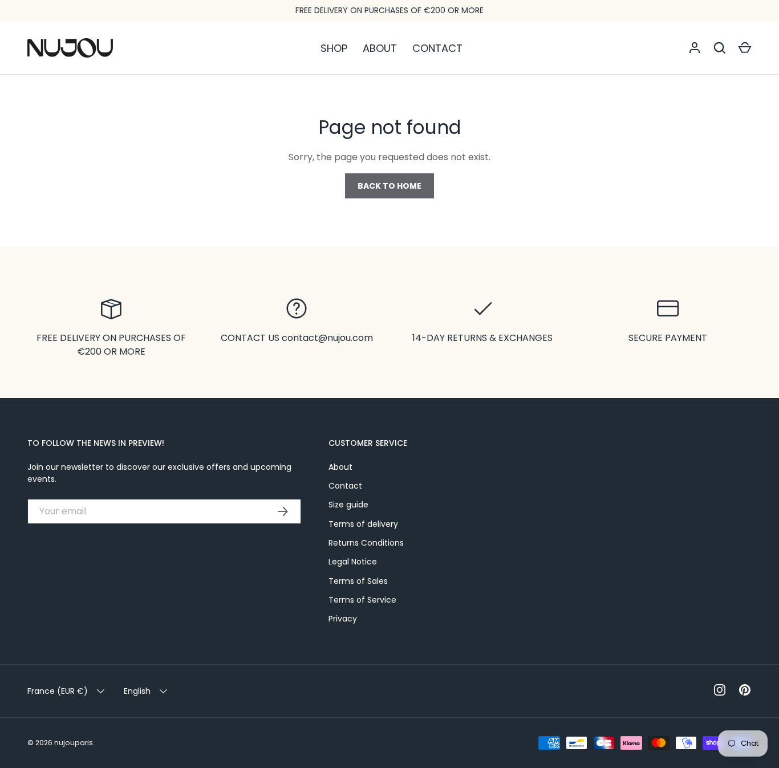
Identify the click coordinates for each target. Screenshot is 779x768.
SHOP (333, 48)
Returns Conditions (366, 542)
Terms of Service (362, 600)
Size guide (348, 504)
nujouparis (73, 742)
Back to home (389, 186)
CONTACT (437, 48)
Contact (345, 485)
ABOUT (380, 48)
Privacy (342, 618)
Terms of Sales (358, 581)
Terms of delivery (363, 524)
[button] (744, 47)
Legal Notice (352, 561)
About (340, 467)
